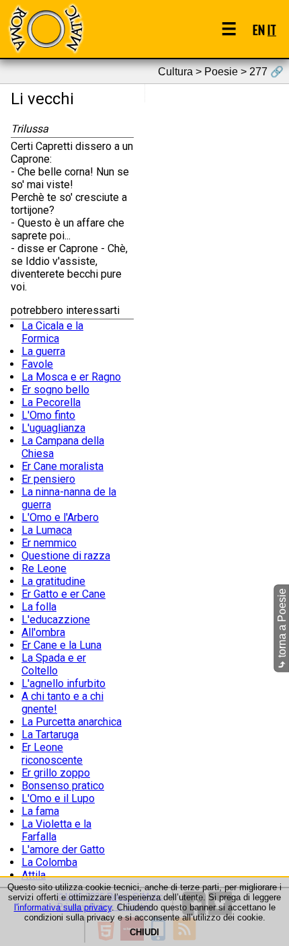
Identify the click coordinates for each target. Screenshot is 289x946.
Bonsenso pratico (63, 785)
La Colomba (49, 862)
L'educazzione (56, 619)
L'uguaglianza (53, 428)
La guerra (43, 351)
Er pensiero (48, 479)
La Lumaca (47, 530)
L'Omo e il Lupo (58, 798)
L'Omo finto (48, 415)
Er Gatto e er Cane (64, 594)
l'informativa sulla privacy (63, 907)
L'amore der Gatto (63, 849)
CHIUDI (144, 932)
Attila (34, 875)
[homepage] (45, 29)
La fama (40, 811)
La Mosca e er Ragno (71, 376)
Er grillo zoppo (56, 772)
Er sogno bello (55, 389)
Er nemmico (49, 543)
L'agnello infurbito (64, 683)
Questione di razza (66, 555)
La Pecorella (51, 402)
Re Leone (44, 568)
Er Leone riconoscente (52, 753)
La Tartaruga (50, 734)
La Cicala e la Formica (52, 332)
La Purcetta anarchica (72, 721)
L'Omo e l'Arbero (60, 517)
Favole (37, 364)
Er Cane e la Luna (61, 645)
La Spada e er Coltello (54, 664)
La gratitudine (53, 581)
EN (259, 29)
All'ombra (43, 632)
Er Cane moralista (63, 466)
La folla (39, 606)
